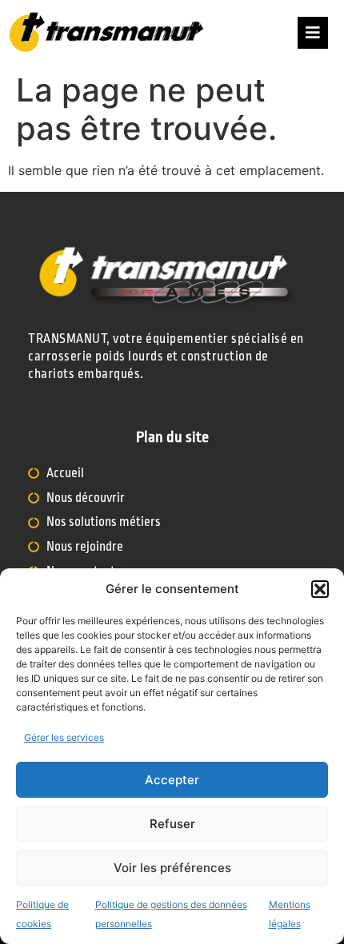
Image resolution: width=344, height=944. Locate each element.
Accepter (172, 779)
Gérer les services (64, 737)
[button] (320, 589)
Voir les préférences (172, 867)
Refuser (172, 823)
